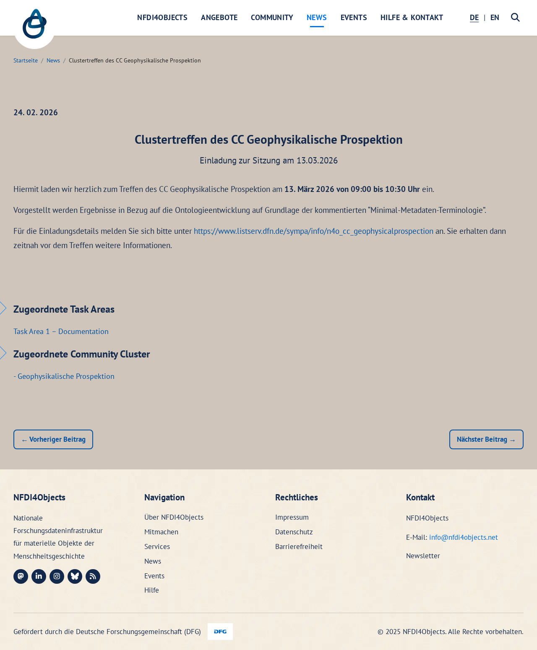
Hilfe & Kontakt (412, 17)
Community (272, 17)
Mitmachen (161, 531)
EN (494, 17)
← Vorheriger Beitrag (53, 439)
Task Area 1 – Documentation (61, 331)
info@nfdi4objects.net (463, 537)
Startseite (25, 60)
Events (354, 17)
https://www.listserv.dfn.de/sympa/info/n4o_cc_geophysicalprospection (313, 231)
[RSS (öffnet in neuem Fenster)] (93, 576)
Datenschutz (294, 531)
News (317, 17)
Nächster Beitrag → (486, 439)
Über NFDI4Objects (173, 517)
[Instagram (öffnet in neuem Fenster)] (57, 576)
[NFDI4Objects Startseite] (34, 28)
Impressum (292, 517)
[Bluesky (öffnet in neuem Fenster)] (75, 576)
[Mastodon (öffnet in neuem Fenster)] (20, 576)
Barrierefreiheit (299, 546)
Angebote (219, 17)
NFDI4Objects (162, 17)
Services (157, 546)
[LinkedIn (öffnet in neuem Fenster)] (38, 576)
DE (474, 17)
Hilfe (151, 590)
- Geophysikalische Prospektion (64, 376)
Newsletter (423, 555)
